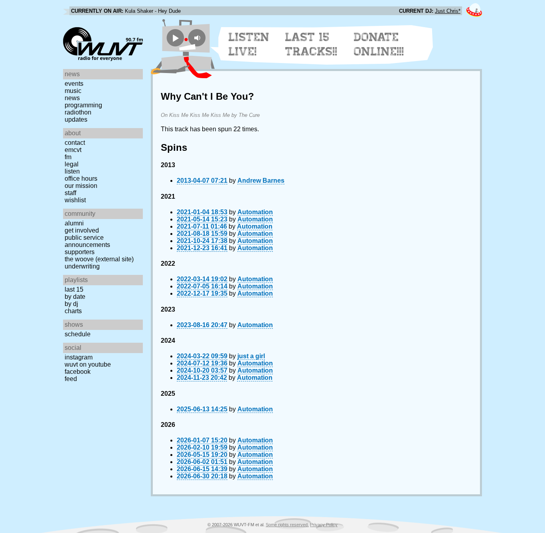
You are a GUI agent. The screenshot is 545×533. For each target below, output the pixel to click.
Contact (75, 142)
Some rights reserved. (287, 524)
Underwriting (82, 266)
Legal (72, 164)
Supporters (80, 252)
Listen (72, 171)
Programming (83, 105)
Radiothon (78, 112)
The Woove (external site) (99, 259)
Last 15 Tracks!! (311, 44)
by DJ (71, 303)
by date (75, 296)
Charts (73, 311)
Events (74, 83)
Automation (255, 212)
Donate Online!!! (379, 44)
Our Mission (81, 185)
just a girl (251, 356)
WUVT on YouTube (88, 364)
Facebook (78, 371)
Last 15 (74, 289)
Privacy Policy (324, 524)
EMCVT (73, 149)
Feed (71, 378)
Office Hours (81, 178)
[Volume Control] (198, 38)
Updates (76, 119)
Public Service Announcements (87, 241)
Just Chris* (447, 11)
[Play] (175, 38)
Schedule (78, 334)
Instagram (79, 357)
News (72, 98)
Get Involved (82, 230)
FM (68, 157)
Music (73, 90)
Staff (70, 193)
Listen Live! (249, 44)
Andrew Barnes (260, 180)
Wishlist (75, 200)
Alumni (74, 223)
